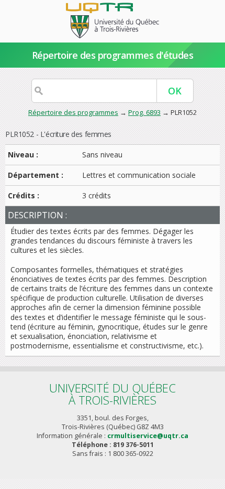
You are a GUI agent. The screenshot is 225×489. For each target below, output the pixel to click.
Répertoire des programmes (73, 112)
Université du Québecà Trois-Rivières (112, 394)
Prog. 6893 (144, 112)
